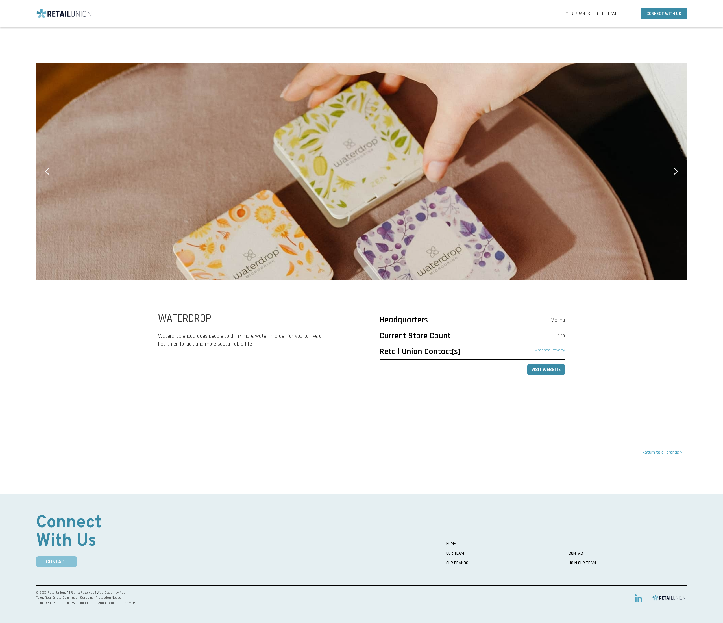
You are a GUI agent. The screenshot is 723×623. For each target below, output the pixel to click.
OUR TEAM (606, 14)
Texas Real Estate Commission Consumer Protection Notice (78, 598)
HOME (451, 544)
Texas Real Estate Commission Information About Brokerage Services (86, 603)
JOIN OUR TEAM (582, 563)
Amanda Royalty (550, 350)
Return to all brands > (663, 452)
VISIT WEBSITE (546, 369)
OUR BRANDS (578, 14)
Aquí (123, 593)
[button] (47, 171)
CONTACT (56, 561)
